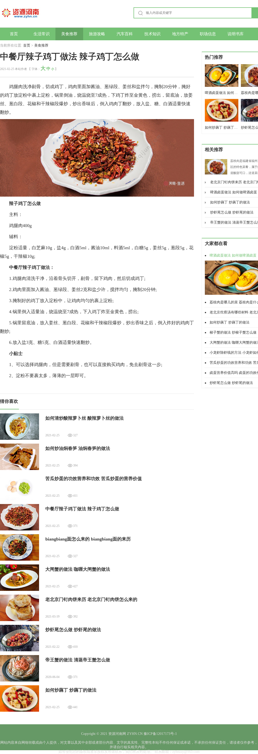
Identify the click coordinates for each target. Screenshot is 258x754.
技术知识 (152, 34)
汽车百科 (125, 34)
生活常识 (42, 34)
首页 (14, 34)
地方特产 (180, 34)
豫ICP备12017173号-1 (160, 734)
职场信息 (208, 34)
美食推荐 (69, 34)
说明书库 (236, 34)
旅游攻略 (97, 34)
